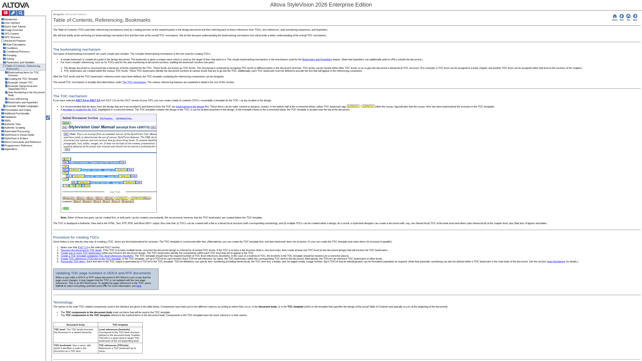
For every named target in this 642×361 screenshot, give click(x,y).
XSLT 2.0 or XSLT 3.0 (88, 100)
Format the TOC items (73, 261)
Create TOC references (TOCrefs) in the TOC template (91, 258)
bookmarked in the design (190, 106)
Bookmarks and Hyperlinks (317, 59)
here (138, 285)
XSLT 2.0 (83, 247)
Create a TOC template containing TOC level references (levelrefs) (97, 255)
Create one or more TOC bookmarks (81, 253)
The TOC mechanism (134, 82)
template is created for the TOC (80, 109)
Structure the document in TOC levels (81, 250)
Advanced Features (76, 14)
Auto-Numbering (556, 261)
